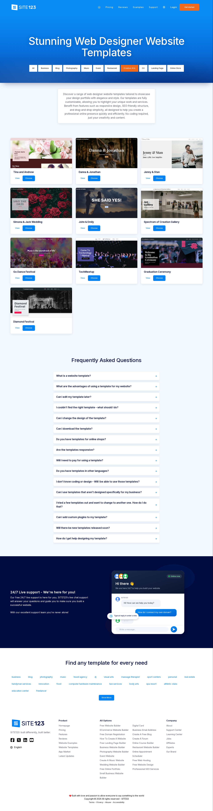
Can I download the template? (74, 428)
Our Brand (171, 751)
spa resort (151, 683)
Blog (57, 68)
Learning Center (174, 734)
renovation (44, 683)
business (16, 677)
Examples (138, 7)
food (59, 683)
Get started (189, 7)
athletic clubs (170, 683)
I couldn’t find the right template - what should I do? (87, 407)
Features (63, 734)
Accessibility (118, 802)
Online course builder (143, 743)
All (33, 68)
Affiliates (170, 743)
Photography (71, 68)
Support (153, 7)
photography (46, 677)
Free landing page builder (113, 743)
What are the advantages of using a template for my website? (93, 386)
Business (45, 68)
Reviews (123, 7)
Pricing (109, 7)
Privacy (100, 802)
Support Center (174, 730)
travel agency (80, 677)
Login (173, 7)
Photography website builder (114, 751)
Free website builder (110, 725)
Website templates (68, 747)
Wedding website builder (112, 764)
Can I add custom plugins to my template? (81, 517)
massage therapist (130, 677)
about (169, 725)
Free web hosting (141, 760)
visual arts (109, 677)
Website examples (68, 743)
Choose (28, 178)
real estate (189, 677)
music (63, 677)
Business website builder (112, 747)
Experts (170, 747)
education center (20, 690)
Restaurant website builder (145, 747)
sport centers (154, 677)
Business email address (144, 730)
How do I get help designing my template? (81, 538)
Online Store (175, 68)
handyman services (21, 683)
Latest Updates (66, 756)
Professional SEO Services (145, 769)
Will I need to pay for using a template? (79, 460)
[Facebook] (12, 740)
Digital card (138, 725)
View (17, 178)
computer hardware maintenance (85, 683)
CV (143, 68)
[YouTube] (31, 740)
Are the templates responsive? (75, 449)
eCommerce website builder (114, 730)
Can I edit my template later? (73, 396)
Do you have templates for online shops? (81, 439)
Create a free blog (142, 734)
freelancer (41, 690)
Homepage (64, 725)
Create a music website (112, 760)
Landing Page (157, 68)
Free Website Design (142, 764)
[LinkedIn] (25, 740)
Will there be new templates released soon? (83, 527)
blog (30, 677)
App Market (64, 751)
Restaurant (112, 68)
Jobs (168, 738)
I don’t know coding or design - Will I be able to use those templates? (98, 481)
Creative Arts (129, 68)
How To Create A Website (113, 738)
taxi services (115, 683)
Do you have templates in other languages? (82, 470)
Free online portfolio (110, 769)
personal (172, 677)
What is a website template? (73, 375)
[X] (19, 740)
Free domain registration (112, 734)
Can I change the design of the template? (81, 418)
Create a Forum (140, 738)
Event (98, 68)
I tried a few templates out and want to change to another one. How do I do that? (101, 504)
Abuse (108, 802)
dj (95, 677)
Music (86, 68)
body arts (134, 683)
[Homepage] (99, 7)
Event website (107, 756)
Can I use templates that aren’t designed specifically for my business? (99, 492)
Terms (91, 802)
